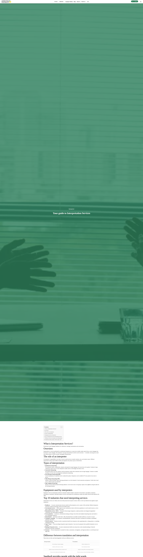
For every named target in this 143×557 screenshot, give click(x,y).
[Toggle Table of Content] (61, 427)
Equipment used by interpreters (50, 435)
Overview (47, 430)
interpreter (71, 209)
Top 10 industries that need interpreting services (53, 436)
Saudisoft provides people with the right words (53, 439)
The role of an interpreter (49, 431)
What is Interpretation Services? (50, 428)
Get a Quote (135, 1)
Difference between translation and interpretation (53, 438)
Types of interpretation (49, 433)
